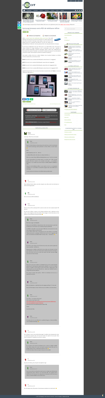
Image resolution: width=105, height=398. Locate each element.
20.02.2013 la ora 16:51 (31, 360)
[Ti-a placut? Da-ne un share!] (19, 23)
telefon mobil (28, 101)
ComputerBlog (67, 114)
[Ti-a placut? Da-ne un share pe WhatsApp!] (19, 28)
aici (32, 72)
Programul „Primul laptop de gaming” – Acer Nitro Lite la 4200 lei (75, 106)
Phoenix (29, 132)
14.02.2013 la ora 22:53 (33, 282)
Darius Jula (66, 117)
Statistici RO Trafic (65, 396)
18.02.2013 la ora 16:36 (31, 331)
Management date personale (69, 139)
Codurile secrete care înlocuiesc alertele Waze (74, 54)
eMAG (62, 24)
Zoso (65, 124)
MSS (28, 192)
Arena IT (29, 5)
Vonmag (68, 24)
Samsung (24, 101)
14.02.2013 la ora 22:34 (33, 262)
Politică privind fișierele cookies (70, 134)
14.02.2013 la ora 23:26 (33, 317)
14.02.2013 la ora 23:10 (33, 296)
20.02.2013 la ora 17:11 (33, 368)
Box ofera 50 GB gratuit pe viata (55, 103)
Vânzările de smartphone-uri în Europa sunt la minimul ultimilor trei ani (75, 72)
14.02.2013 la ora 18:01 (31, 205)
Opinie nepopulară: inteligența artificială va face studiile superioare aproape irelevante (75, 50)
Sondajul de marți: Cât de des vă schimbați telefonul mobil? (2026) (74, 47)
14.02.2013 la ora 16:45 (33, 142)
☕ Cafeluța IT (67, 40)
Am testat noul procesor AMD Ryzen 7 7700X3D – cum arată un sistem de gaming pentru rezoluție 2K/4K (28, 21)
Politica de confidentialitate (69, 137)
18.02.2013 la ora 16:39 (33, 343)
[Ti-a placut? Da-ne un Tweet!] (19, 25)
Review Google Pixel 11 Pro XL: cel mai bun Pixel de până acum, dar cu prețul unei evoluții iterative (64, 21)
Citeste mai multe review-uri (71, 109)
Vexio (64, 24)
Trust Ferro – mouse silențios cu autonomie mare (74, 102)
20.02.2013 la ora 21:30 (31, 385)
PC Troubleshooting (68, 122)
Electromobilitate (67, 119)
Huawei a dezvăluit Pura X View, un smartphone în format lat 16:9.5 (74, 69)
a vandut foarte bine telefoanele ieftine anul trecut (36, 38)
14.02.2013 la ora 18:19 (33, 220)
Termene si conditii (68, 132)
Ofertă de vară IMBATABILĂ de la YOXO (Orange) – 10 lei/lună (76, 21)
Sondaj (65, 37)
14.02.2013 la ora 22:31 (33, 243)
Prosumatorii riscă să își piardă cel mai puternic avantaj (52, 21)
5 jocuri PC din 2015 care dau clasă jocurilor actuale (40, 21)
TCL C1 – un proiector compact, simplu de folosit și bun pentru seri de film (75, 99)
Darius (60, 396)
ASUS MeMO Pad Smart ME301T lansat (29, 103)
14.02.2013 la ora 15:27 (31, 134)
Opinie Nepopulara (68, 35)
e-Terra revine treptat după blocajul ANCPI (75, 83)
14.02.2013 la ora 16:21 (31, 181)
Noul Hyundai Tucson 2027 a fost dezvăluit (74, 57)
